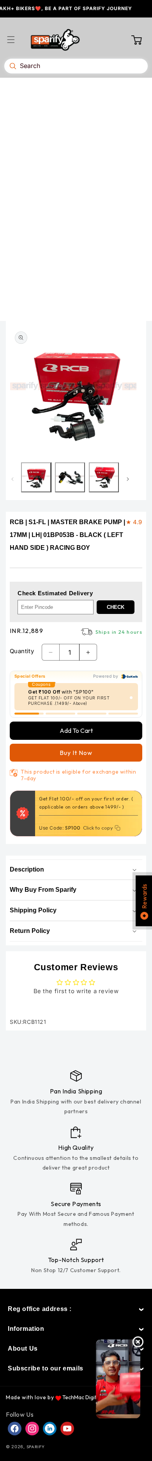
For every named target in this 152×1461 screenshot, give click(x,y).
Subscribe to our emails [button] (45, 1368)
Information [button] (26, 1328)
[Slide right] (127, 479)
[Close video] (138, 1341)
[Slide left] (12, 479)
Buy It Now (76, 753)
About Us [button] (23, 1348)
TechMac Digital (81, 1397)
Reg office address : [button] (40, 1309)
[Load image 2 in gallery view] (70, 477)
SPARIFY (36, 1446)
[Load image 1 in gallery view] (36, 477)
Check (115, 607)
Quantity (22, 651)
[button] (15, 39)
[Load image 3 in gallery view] (104, 477)
